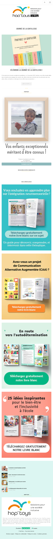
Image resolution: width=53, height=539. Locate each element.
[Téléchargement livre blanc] (26, 217)
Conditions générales (42, 533)
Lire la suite (26, 83)
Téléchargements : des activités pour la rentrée (17, 481)
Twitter (47, 174)
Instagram (14, 174)
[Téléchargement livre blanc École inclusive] (26, 424)
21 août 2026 (12, 469)
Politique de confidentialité (21, 533)
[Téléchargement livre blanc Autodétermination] (26, 355)
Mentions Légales (10, 533)
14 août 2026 (12, 490)
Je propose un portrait (26, 164)
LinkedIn (30, 174)
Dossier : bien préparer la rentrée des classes (17, 474)
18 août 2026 (12, 476)
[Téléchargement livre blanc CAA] (26, 286)
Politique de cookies (31, 533)
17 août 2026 (12, 483)
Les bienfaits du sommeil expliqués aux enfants (17, 467)
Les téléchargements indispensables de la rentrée (18, 488)
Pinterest (22, 174)
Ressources (31, 68)
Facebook (6, 174)
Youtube (39, 174)
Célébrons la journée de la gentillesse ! (26, 70)
